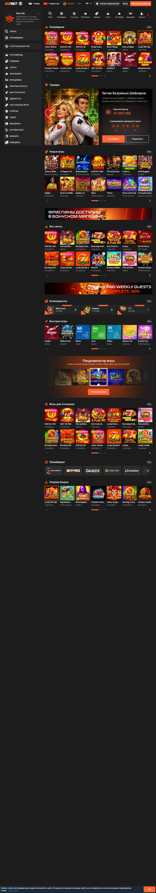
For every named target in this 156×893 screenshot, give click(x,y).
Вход (125, 4)
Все (149, 27)
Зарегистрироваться (140, 4)
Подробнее (13, 890)
